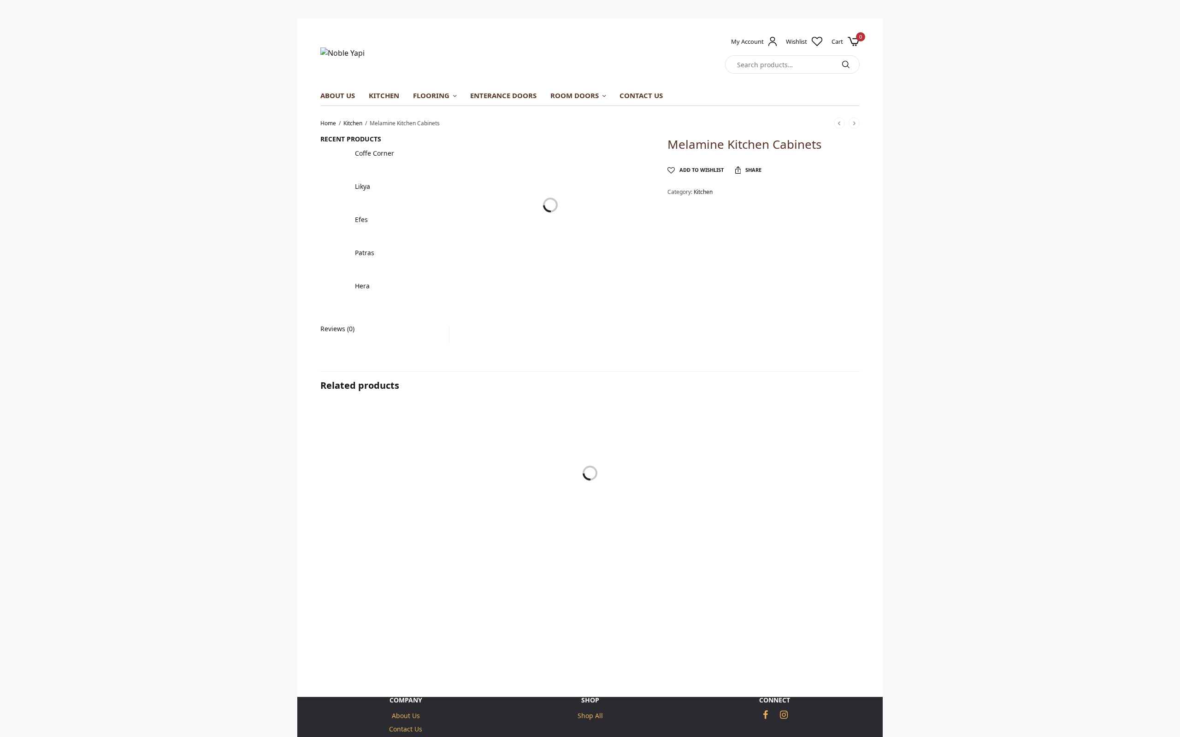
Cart (837, 42)
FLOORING (431, 95)
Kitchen (352, 123)
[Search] (846, 64)
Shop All (590, 715)
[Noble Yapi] (342, 52)
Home (328, 123)
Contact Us (641, 95)
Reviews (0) (337, 329)
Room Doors (574, 95)
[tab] (377, 329)
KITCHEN (384, 95)
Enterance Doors (503, 95)
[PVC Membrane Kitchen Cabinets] (774, 489)
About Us (337, 95)
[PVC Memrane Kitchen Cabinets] (590, 489)
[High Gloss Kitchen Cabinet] (405, 489)
